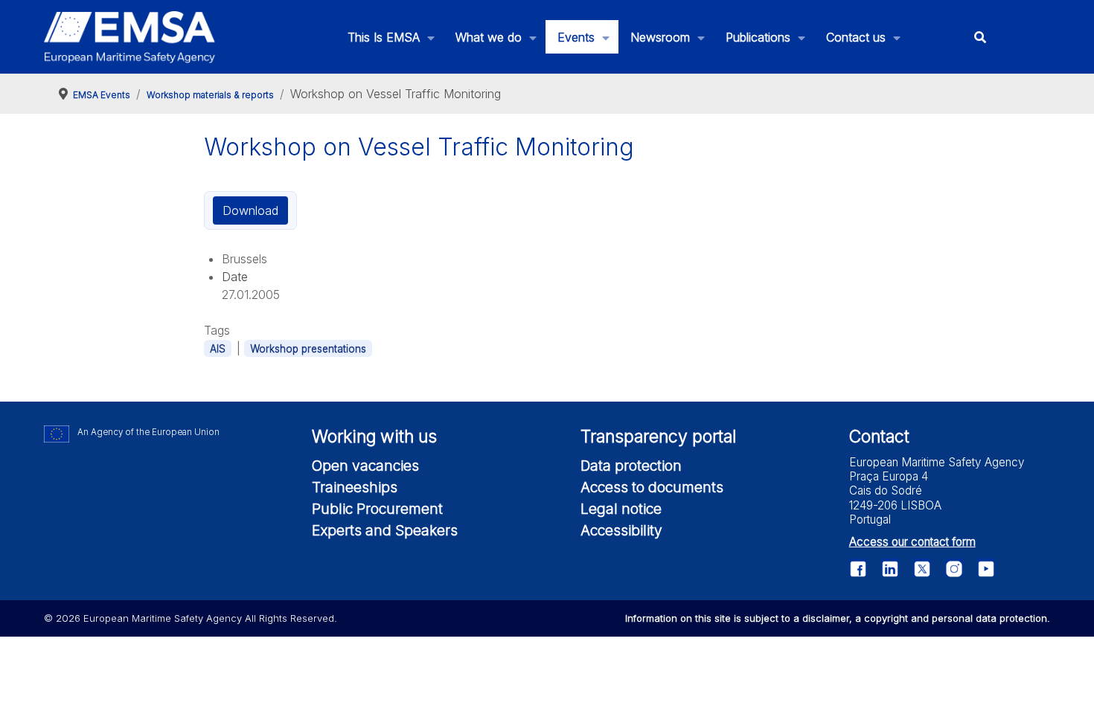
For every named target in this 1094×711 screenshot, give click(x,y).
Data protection (631, 465)
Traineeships (354, 487)
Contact (879, 436)
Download (250, 210)
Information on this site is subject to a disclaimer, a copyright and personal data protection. (837, 618)
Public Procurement (377, 509)
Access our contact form (912, 542)
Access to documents (651, 487)
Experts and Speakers (385, 530)
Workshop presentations (308, 349)
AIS (217, 349)
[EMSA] (129, 37)
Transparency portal (658, 436)
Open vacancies (365, 465)
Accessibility (621, 530)
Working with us (374, 436)
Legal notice (621, 509)
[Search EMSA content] (979, 36)
